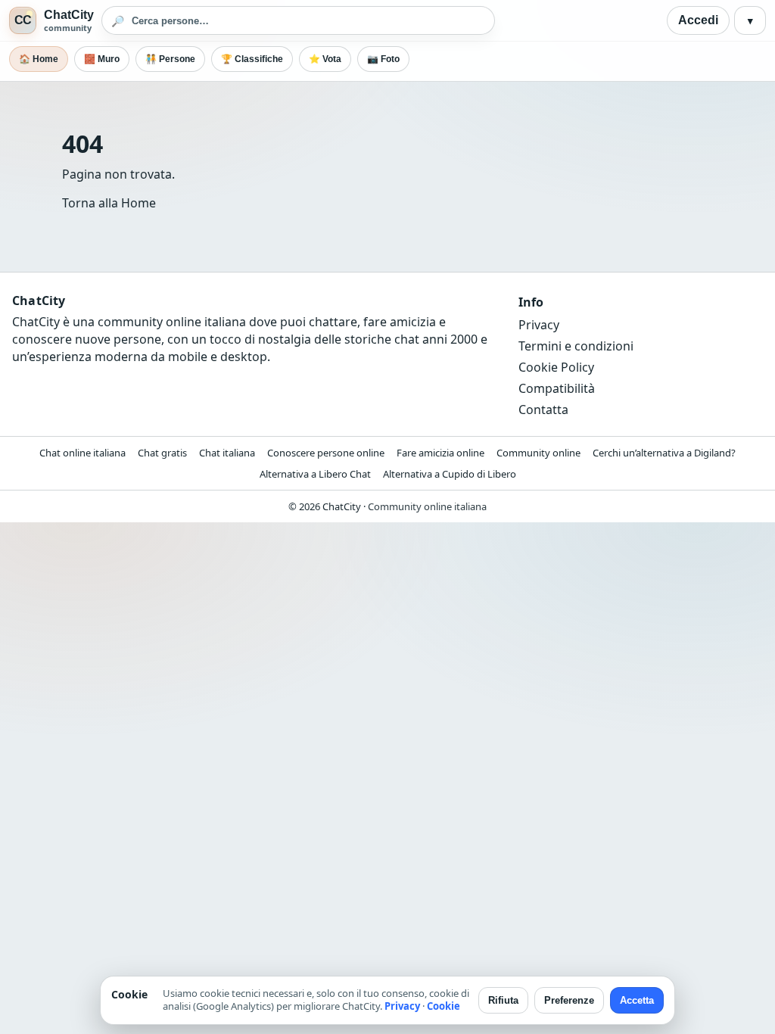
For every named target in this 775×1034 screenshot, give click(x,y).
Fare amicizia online (440, 452)
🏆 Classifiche (252, 59)
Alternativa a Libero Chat (315, 474)
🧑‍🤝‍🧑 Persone (170, 59)
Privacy (538, 324)
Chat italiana (227, 452)
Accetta (637, 1000)
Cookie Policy (556, 367)
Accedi (698, 20)
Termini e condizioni (575, 346)
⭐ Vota (325, 59)
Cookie (443, 1006)
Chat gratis (162, 452)
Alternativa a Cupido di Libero (449, 474)
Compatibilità (556, 388)
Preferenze (569, 1000)
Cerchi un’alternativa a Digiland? (664, 452)
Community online (538, 452)
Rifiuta (503, 1000)
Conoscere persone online (325, 452)
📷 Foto (383, 59)
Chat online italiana (82, 452)
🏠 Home (38, 59)
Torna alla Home (109, 203)
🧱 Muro (102, 59)
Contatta (543, 409)
